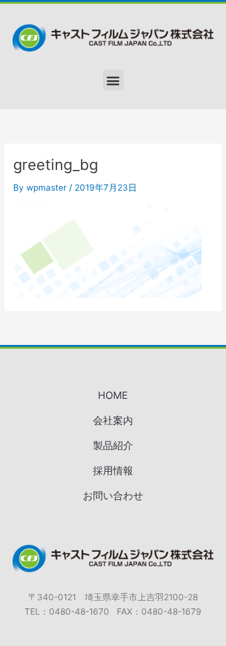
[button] (113, 80)
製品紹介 (113, 445)
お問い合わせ (113, 495)
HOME (113, 395)
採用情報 (113, 470)
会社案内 (113, 420)
